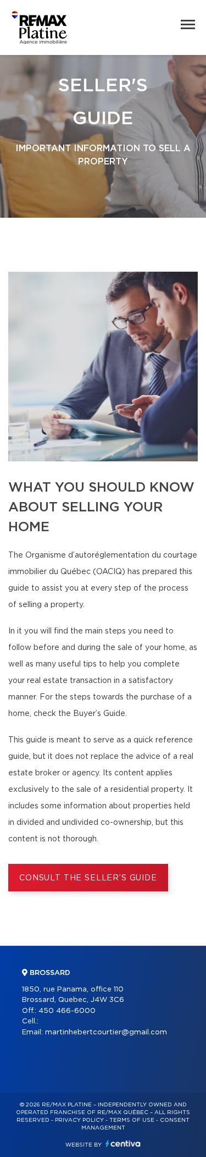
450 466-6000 (67, 1011)
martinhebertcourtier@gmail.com (106, 1032)
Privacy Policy (79, 1120)
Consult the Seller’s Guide (88, 878)
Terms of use (131, 1120)
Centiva (123, 1143)
